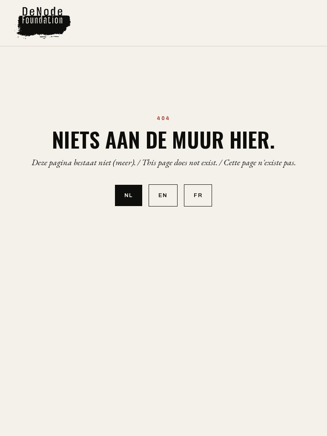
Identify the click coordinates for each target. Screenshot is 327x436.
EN (163, 195)
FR (198, 195)
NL (128, 195)
